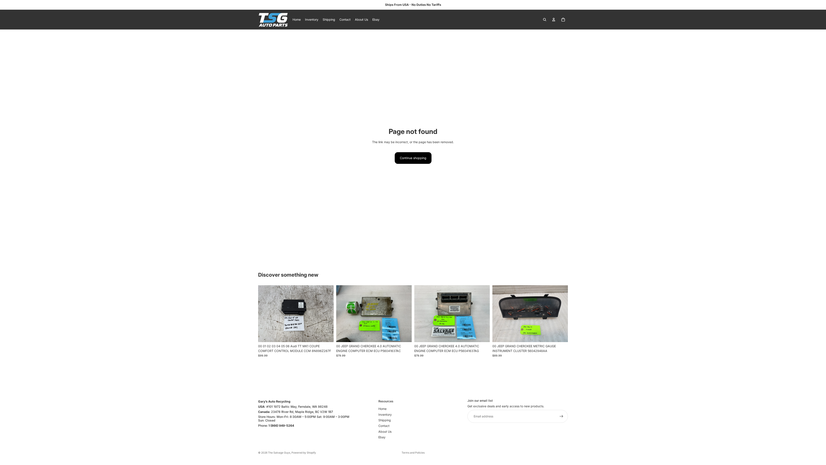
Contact (384, 426)
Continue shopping (413, 158)
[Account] (553, 19)
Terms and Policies (413, 452)
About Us (384, 431)
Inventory (385, 414)
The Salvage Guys (279, 452)
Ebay (381, 437)
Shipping (384, 420)
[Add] (327, 335)
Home (382, 409)
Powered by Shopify (303, 452)
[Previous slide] (264, 313)
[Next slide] (327, 313)
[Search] (544, 19)
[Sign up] (561, 416)
